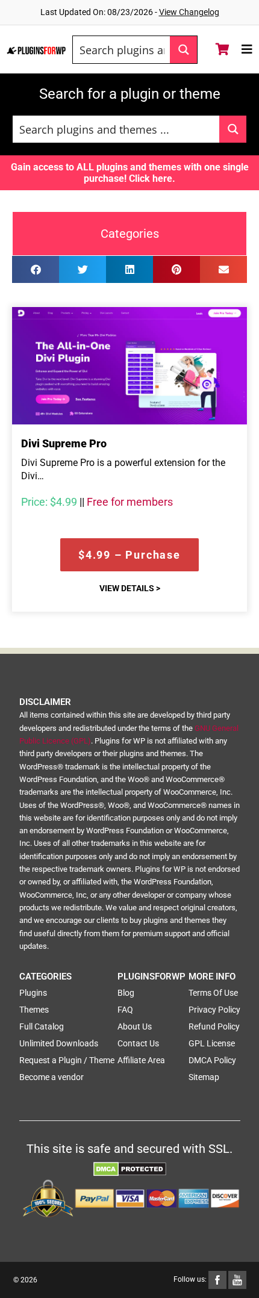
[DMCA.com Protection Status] (129, 1168)
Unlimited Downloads (58, 1043)
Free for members (130, 501)
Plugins (33, 993)
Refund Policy (214, 1026)
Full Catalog (41, 1026)
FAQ (125, 1009)
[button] (35, 269)
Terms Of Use (213, 993)
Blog (125, 993)
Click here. (152, 178)
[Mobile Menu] (247, 49)
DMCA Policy (212, 1060)
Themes (34, 1009)
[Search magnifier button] (183, 49)
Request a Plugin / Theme (66, 1060)
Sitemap (204, 1077)
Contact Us (138, 1043)
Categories (130, 233)
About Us (134, 1026)
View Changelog (189, 12)
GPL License (212, 1043)
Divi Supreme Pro (64, 443)
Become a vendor (51, 1077)
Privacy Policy (214, 1009)
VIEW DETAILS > (129, 588)
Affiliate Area (141, 1060)
